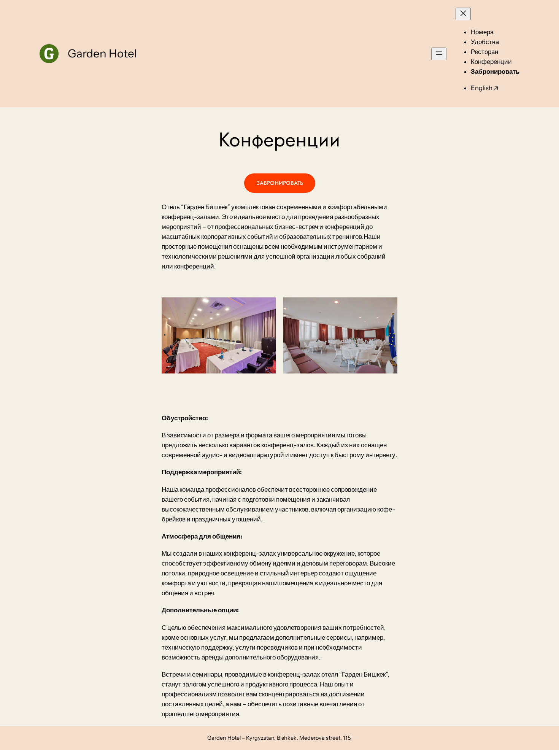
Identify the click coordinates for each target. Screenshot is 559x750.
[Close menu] (463, 14)
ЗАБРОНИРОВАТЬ (279, 183)
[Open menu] (438, 54)
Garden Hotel (102, 53)
